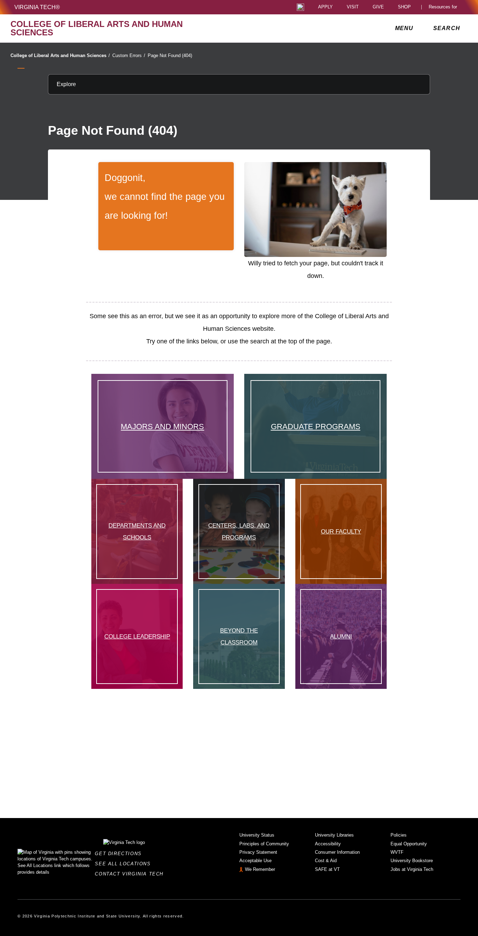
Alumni (341, 636)
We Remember (260, 869)
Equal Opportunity (409, 843)
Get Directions (120, 853)
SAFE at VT (327, 869)
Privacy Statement (258, 852)
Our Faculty (341, 531)
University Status (256, 835)
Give (378, 7)
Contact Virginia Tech (131, 873)
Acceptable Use (255, 860)
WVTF (397, 852)
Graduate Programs (315, 426)
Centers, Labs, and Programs (238, 531)
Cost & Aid (326, 860)
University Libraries (334, 835)
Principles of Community (264, 843)
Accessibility (328, 843)
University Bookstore (412, 860)
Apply (325, 7)
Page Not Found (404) (170, 55)
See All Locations (124, 863)
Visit (353, 7)
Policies (399, 835)
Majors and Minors (162, 426)
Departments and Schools (137, 531)
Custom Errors (128, 55)
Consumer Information (337, 852)
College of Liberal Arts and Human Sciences (60, 55)
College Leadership (137, 636)
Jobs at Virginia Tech (412, 869)
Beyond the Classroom (239, 636)
